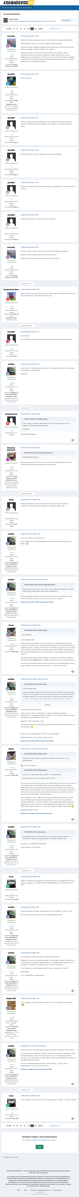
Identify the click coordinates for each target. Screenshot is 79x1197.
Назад (9, 28)
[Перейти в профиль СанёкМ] (11, 338)
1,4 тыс (12, 644)
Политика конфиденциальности (40, 1190)
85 (25, 28)
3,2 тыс (11, 383)
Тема (25, 1190)
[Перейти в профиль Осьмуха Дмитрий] (11, 456)
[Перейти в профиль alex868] (11, 124)
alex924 (11, 74)
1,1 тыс (12, 1017)
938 (12, 55)
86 (28, 28)
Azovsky (11, 36)
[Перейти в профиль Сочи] (11, 883)
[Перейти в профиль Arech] (11, 632)
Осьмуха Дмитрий (11, 449)
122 (12, 431)
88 (35, 28)
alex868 (11, 118)
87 (32, 28)
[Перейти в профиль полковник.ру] (11, 420)
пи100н (11, 364)
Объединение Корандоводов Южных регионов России (37, 21)
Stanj (11, 500)
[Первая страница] (4, 28)
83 (17, 28)
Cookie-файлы (57, 1190)
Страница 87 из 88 (54, 28)
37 (12, 893)
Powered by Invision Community (39, 1194)
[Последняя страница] (45, 28)
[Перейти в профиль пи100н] (11, 371)
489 (12, 91)
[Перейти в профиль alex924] (11, 81)
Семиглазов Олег (11, 289)
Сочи (11, 877)
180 (12, 348)
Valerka (15, 19)
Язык (19, 1190)
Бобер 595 (11, 998)
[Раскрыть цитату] (23, 419)
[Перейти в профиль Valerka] (5, 20)
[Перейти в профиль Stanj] (11, 506)
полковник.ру (11, 414)
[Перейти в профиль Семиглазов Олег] (11, 296)
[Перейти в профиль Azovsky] (11, 43)
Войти (39, 1147)
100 (12, 306)
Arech (11, 625)
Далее (40, 28)
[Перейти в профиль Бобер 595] (11, 1005)
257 (12, 467)
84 (21, 28)
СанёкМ (11, 332)
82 (14, 28)
